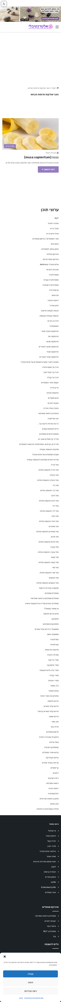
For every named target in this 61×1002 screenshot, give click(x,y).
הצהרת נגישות (50, 872)
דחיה (30, 982)
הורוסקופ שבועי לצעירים (49, 346)
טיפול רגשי (51, 926)
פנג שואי (55, 721)
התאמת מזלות (53, 393)
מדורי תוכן (51, 846)
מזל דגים (55, 495)
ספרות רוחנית (53, 655)
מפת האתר (51, 856)
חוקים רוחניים (53, 403)
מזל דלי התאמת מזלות (49, 511)
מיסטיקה (55, 619)
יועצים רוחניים (50, 921)
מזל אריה (55, 465)
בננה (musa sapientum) (41, 157)
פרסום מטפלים (52, 732)
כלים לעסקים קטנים (50, 429)
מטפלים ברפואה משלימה (45, 916)
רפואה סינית (53, 788)
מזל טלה (55, 516)
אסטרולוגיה (54, 274)
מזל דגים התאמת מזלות (49, 501)
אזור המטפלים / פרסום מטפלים (46, 239)
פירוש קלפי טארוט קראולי (48, 711)
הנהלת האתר (50, 153)
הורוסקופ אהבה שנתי (50, 331)
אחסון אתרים (50, 877)
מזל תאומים (54, 578)
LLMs (53, 882)
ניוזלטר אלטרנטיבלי (48, 851)
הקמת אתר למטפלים (50, 382)
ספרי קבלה (54, 675)
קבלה (30, 974)
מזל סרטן (55, 536)
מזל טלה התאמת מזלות (49, 521)
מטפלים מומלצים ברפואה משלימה (45, 598)
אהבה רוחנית (53, 223)
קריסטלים (55, 768)
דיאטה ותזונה (53, 300)
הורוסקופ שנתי (53, 352)
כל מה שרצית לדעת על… (48, 423)
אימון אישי (55, 244)
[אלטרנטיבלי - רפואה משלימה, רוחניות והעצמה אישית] (40, 27)
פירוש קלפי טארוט (51, 706)
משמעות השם (53, 634)
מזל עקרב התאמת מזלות (48, 552)
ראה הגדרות (30, 991)
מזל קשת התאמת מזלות (48, 562)
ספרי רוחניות (53, 680)
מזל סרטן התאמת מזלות (48, 542)
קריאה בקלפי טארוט (50, 763)
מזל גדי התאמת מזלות (49, 490)
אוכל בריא (54, 228)
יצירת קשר (51, 841)
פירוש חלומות (53, 701)
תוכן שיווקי (54, 804)
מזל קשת (55, 557)
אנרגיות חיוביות (52, 269)
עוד (54, 936)
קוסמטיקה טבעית (51, 747)
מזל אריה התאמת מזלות (48, 470)
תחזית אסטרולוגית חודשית (48, 809)
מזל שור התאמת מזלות (49, 572)
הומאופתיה (54, 326)
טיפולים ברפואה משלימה (48, 413)
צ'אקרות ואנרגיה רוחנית (49, 737)
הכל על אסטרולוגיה (50, 367)
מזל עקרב (54, 547)
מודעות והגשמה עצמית (49, 449)
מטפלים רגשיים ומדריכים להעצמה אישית (42, 603)
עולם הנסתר (53, 691)
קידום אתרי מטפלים (50, 752)
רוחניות (56, 773)
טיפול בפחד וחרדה (51, 408)
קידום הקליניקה (52, 757)
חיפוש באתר (51, 836)
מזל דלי (55, 506)
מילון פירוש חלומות (51, 614)
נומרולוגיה (54, 639)
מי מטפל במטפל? (51, 608)
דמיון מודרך (54, 305)
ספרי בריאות (53, 660)
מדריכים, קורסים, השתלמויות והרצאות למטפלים (39, 444)
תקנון (21, 998)
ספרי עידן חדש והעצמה (49, 670)
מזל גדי (56, 485)
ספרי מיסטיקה (53, 665)
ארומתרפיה (54, 290)
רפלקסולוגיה (53, 793)
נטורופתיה (54, 644)
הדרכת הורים (53, 321)
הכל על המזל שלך (51, 372)
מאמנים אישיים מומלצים (49, 434)
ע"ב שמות (55, 685)
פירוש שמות (54, 716)
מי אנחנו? (52, 831)
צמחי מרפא (54, 742)
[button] (4, 956)
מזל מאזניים (54, 526)
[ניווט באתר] (57, 28)
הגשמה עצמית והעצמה (49, 316)
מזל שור (55, 567)
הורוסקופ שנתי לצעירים (49, 357)
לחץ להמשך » (48, 169)
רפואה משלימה (52, 783)
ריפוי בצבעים (53, 778)
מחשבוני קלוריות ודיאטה (49, 588)
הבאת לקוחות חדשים (50, 310)
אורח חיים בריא (52, 233)
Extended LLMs (48, 887)
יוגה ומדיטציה (53, 418)
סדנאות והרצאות (52, 649)
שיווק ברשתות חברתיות (49, 798)
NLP (57, 218)
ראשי (54, 88)
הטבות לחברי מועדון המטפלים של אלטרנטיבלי (40, 362)
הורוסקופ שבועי (52, 341)
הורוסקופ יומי (53, 336)
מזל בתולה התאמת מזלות (48, 480)
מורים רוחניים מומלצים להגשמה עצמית (43, 459)
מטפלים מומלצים (52, 593)
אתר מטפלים (50, 892)
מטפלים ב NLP (49, 931)
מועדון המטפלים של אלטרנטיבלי (45, 454)
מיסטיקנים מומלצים (51, 624)
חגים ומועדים (53, 398)
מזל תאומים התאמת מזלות (47, 583)
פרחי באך (55, 727)
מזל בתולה (54, 475)
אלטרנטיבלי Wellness (49, 264)
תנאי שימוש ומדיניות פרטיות (33, 998)
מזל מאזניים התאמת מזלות (47, 531)
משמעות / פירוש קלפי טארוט (47, 629)
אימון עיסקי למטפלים (50, 249)
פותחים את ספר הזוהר (49, 696)
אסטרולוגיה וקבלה (51, 280)
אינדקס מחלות (53, 254)
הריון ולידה (54, 388)
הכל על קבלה (53, 377)
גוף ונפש (55, 295)
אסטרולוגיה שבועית (51, 285)
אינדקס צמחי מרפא (51, 259)
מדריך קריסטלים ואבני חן (48, 439)
